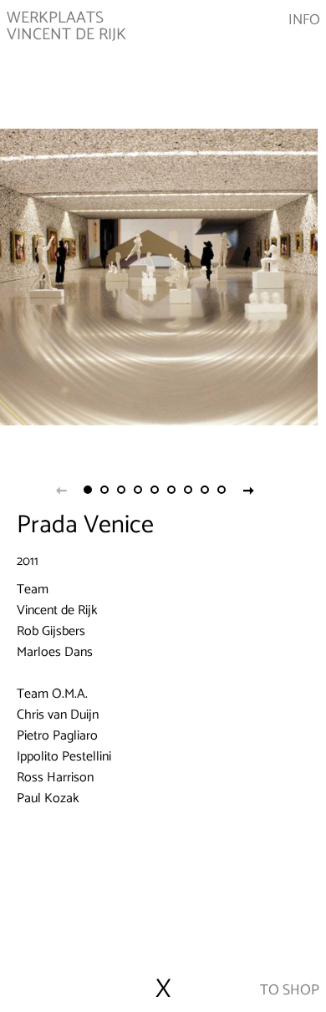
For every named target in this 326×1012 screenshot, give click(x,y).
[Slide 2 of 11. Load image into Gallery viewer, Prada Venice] (104, 489)
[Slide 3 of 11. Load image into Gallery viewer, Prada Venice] (121, 489)
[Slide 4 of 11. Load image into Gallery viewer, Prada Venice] (138, 489)
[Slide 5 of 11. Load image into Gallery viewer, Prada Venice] (154, 489)
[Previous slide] (61, 489)
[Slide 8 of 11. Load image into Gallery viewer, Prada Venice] (204, 489)
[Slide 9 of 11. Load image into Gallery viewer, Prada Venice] (221, 489)
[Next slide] (248, 489)
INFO (304, 20)
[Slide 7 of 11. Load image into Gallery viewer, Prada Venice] (188, 489)
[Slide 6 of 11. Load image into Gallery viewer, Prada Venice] (171, 489)
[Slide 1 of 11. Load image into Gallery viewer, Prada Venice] (87, 489)
